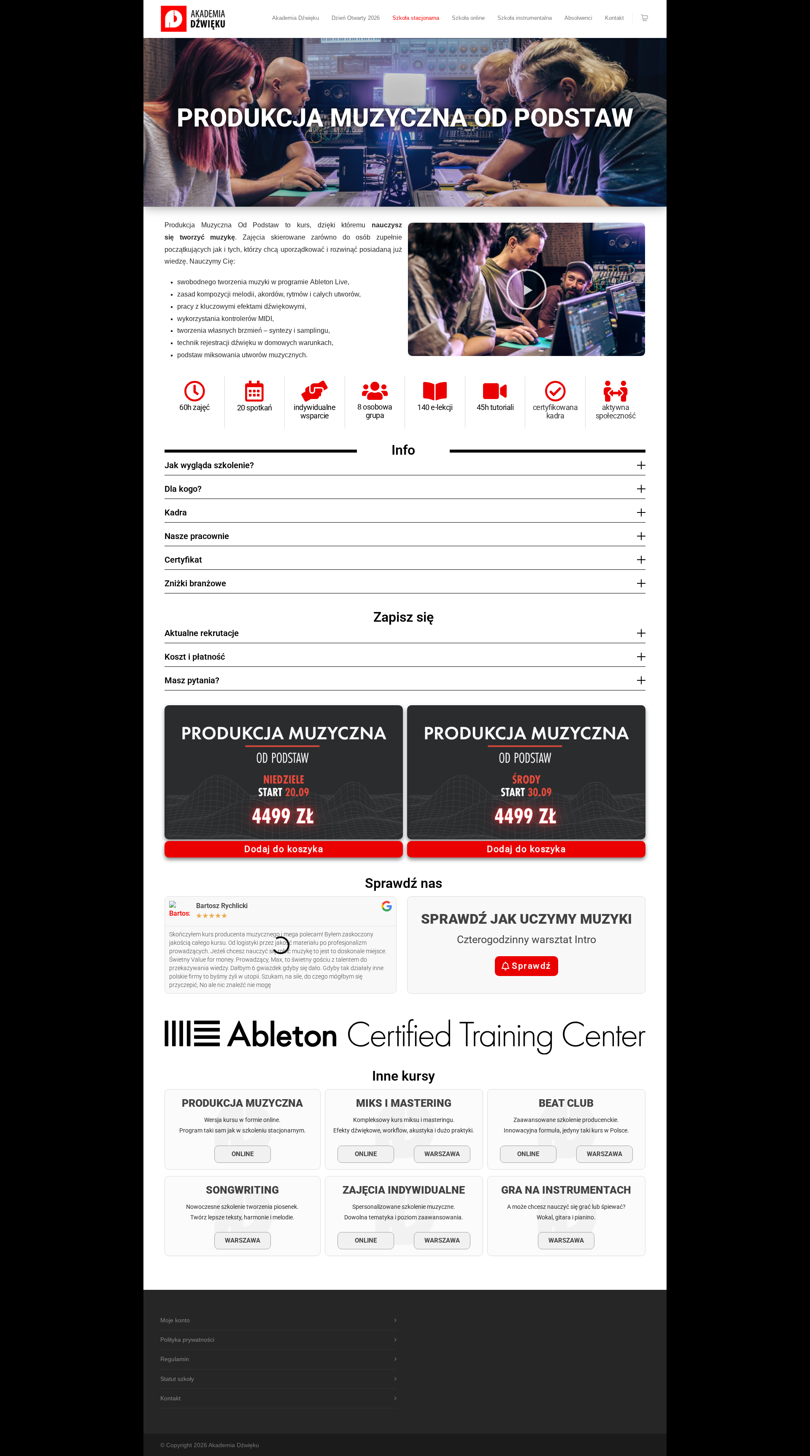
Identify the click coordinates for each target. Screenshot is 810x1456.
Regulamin (174, 1359)
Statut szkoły (177, 1378)
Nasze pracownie (197, 536)
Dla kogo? (183, 489)
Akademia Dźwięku (295, 18)
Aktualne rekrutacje (202, 633)
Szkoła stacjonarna (415, 18)
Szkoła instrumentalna (524, 18)
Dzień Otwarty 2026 (356, 18)
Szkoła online (468, 18)
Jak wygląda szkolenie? (209, 465)
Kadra (176, 512)
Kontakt (614, 18)
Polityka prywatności (187, 1339)
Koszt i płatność (195, 657)
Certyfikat (183, 560)
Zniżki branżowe (195, 583)
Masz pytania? (192, 680)
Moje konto (175, 1320)
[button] (526, 289)
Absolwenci (578, 18)
